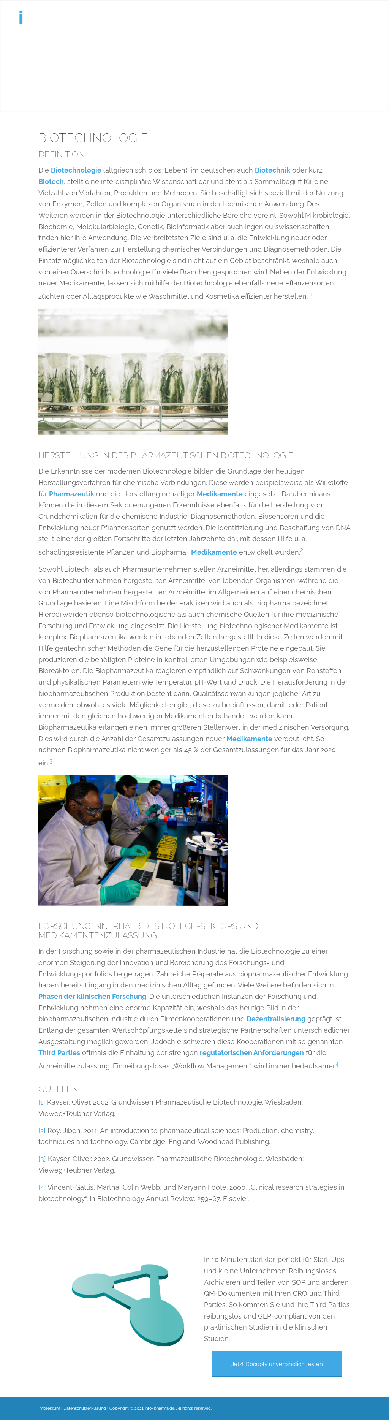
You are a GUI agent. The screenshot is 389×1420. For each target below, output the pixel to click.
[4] (42, 1187)
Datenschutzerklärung (84, 1408)
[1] (41, 1102)
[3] (42, 1159)
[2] (42, 1131)
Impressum (49, 1408)
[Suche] (374, 17)
